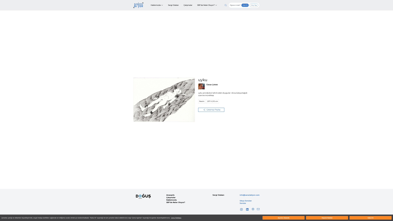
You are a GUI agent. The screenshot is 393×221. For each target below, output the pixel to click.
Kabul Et (370, 218)
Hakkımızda (171, 200)
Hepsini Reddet (327, 218)
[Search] (225, 5)
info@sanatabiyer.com (250, 195)
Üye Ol (245, 5)
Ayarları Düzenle (283, 218)
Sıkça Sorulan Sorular (246, 202)
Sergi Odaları (218, 195)
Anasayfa (170, 195)
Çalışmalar (171, 197)
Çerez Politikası (176, 218)
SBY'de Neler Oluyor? (175, 202)
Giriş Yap (254, 5)
